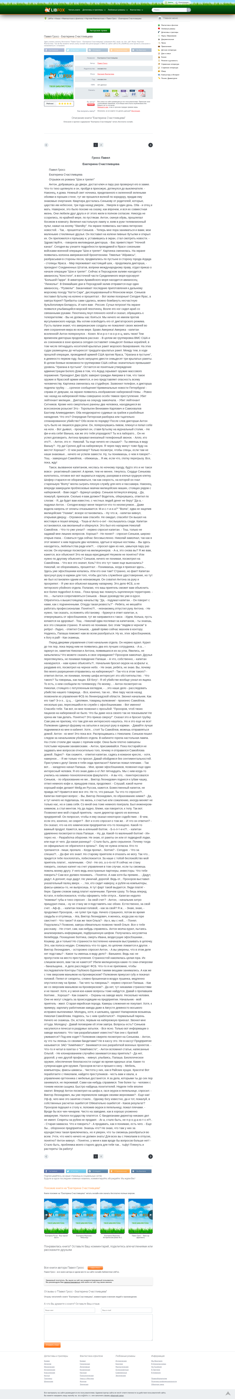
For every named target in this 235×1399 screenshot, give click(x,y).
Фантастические (122, 1367)
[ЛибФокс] (54, 10)
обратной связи (116, 1395)
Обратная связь (157, 1384)
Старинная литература (169, 68)
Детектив (47, 1364)
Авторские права (98, 30)
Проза (163, 43)
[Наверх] (228, 1394)
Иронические (49, 1367)
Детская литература (168, 50)
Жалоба (90, 104)
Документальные (167, 39)
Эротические (121, 1376)
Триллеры (48, 1378)
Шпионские (48, 1381)
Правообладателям (159, 1378)
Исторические (49, 1370)
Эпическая (84, 1384)
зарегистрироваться (72, 1282)
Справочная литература (170, 64)
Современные (121, 1373)
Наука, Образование (168, 36)
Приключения (166, 46)
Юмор (163, 71)
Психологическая (87, 1376)
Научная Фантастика (105, 74)
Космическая (85, 1370)
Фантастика (135, 10)
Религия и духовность (169, 61)
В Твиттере (75, 50)
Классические (49, 1373)
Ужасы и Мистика (87, 1378)
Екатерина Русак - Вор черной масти (56, 1236)
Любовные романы (116, 10)
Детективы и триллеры (92, 10)
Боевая (83, 1361)
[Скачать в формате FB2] (106, 96)
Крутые (47, 1376)
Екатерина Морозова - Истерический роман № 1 (112, 1236)
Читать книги (74, 10)
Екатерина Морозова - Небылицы (84, 1236)
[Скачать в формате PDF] (142, 96)
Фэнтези (83, 1381)
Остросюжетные (122, 1370)
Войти (170, 2)
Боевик (47, 1361)
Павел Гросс (102, 63)
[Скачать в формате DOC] (133, 96)
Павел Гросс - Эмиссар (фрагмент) (140, 1236)
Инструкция (135, 111)
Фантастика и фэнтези (169, 25)
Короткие (119, 1364)
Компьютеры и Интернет (170, 75)
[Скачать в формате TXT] (124, 96)
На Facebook (53, 50)
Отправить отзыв (52, 1345)
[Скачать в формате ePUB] (115, 96)
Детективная (85, 1367)
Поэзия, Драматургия (169, 78)
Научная (83, 1373)
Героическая (85, 1364)
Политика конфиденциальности (164, 1381)
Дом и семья (166, 53)
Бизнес (164, 57)
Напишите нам (102, 107)
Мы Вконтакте (141, 50)
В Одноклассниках (121, 50)
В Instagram (97, 50)
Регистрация (183, 2)
